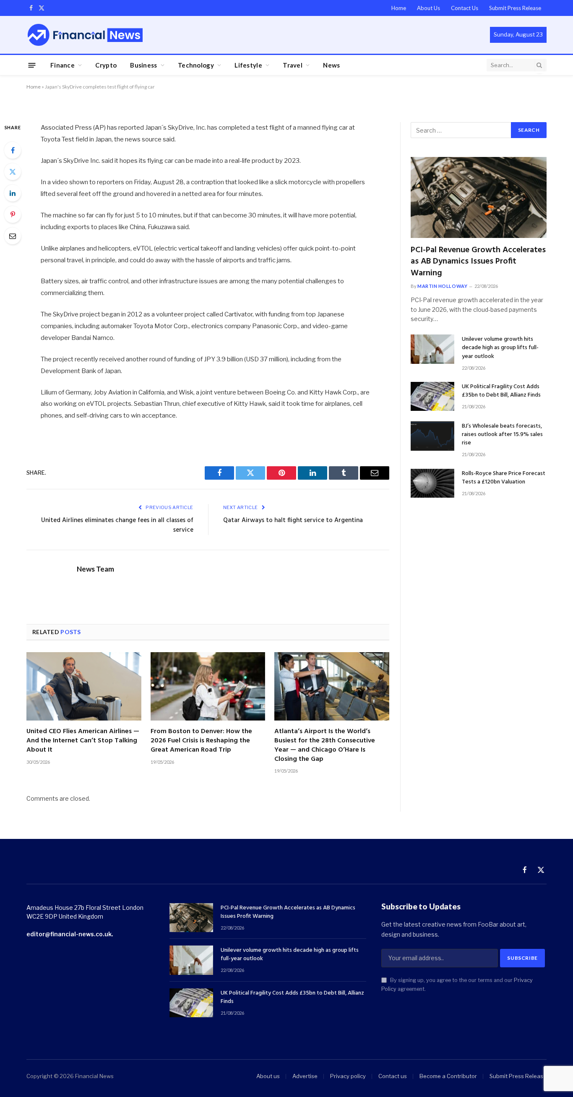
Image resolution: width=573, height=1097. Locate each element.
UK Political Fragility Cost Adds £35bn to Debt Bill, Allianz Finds (501, 391)
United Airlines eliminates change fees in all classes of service (117, 525)
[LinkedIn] (12, 193)
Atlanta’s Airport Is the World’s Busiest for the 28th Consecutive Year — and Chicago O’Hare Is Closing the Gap (324, 745)
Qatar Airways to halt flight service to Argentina (293, 520)
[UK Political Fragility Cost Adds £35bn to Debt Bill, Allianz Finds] (432, 396)
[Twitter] (12, 171)
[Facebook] (12, 150)
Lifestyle (248, 65)
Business (143, 65)
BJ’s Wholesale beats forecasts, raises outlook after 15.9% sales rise (502, 434)
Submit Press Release (515, 8)
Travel (292, 65)
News (331, 65)
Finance (62, 65)
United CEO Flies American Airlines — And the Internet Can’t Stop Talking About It (82, 741)
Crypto (106, 65)
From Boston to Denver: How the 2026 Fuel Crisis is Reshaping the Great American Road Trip (201, 741)
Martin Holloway (442, 286)
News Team (95, 569)
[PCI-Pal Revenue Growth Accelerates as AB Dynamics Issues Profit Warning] (479, 197)
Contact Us (464, 8)
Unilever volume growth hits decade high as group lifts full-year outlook (500, 347)
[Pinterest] (12, 214)
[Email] (12, 235)
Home (398, 8)
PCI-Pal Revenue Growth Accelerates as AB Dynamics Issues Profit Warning (478, 262)
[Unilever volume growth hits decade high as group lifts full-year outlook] (432, 348)
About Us (428, 8)
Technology (196, 65)
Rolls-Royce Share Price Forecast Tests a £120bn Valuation (503, 478)
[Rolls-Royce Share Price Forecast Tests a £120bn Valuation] (432, 483)
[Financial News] (85, 34)
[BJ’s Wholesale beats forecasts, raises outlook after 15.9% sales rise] (432, 435)
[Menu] (32, 65)
